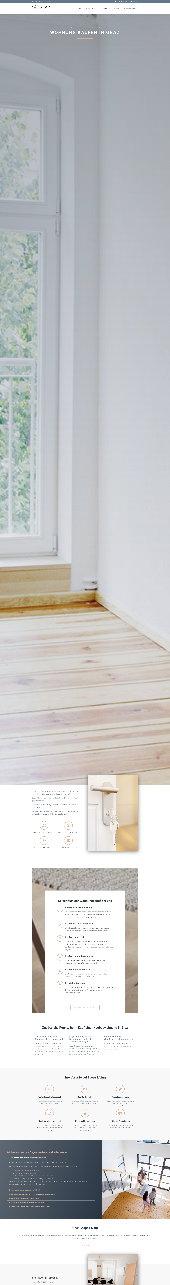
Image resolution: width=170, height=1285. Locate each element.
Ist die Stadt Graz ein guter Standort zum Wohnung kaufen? (31, 1206)
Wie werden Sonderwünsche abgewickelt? (25, 1198)
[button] (115, 1)
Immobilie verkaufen (130, 8)
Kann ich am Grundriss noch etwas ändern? (25, 1190)
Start (79, 8)
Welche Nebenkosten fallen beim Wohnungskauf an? (28, 1158)
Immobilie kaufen (90, 8)
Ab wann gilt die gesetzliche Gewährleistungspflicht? (28, 1202)
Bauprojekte (106, 8)
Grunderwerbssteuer (19, 1170)
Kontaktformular (98, 917)
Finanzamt (35, 1170)
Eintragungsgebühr (18, 1173)
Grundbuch (34, 1173)
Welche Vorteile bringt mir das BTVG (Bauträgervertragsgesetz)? (33, 1194)
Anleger (116, 8)
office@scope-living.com (73, 917)
